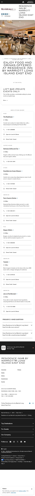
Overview (3, 369)
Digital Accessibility (19, 459)
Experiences (4, 378)
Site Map (20, 461)
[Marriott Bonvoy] (29, 2)
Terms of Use (21, 455)
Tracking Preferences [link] (6, 455)
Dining (3, 375)
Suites (2, 372)
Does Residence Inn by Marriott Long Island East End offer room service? (15, 326)
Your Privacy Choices (9, 459)
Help (2, 463)
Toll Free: (9, 394)
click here (13, 492)
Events (3, 381)
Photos (19, 369)
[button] (23, 2)
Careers (14, 455)
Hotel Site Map (27, 461)
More (4, 100)
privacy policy (22, 491)
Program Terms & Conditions (7, 457)
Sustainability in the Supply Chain (8, 461)
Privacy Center (19, 457)
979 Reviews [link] (7, 16)
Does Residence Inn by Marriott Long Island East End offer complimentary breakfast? (15, 334)
